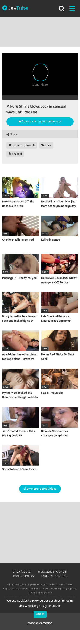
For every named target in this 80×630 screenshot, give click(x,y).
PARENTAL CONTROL (54, 576)
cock (47, 145)
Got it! (40, 614)
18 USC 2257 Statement (52, 571)
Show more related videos (40, 488)
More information (40, 623)
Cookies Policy (23, 576)
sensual (17, 154)
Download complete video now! (41, 121)
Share (13, 134)
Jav (18, 8)
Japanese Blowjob (23, 145)
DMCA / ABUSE (22, 571)
